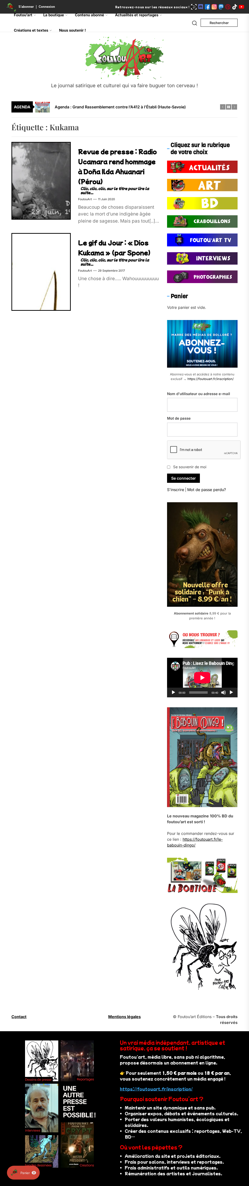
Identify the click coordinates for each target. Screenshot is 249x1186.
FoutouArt (85, 199)
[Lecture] (173, 692)
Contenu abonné (89, 15)
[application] (202, 677)
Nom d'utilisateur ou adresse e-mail (198, 393)
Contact (19, 1016)
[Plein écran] (231, 692)
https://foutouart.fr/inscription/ (210, 379)
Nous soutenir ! (72, 30)
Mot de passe (179, 418)
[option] (127, 110)
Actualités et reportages (136, 15)
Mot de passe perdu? (206, 489)
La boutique (53, 15)
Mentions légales (124, 1016)
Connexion (47, 7)
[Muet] (223, 692)
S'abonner (26, 7)
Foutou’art (23, 15)
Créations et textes (31, 30)
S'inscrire (175, 489)
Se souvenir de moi (189, 467)
